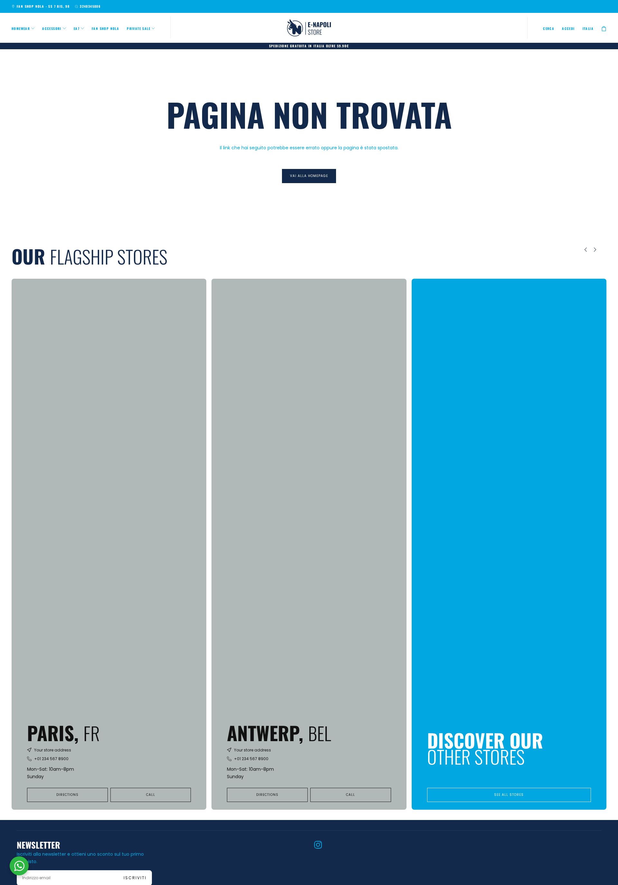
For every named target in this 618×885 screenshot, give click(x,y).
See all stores (509, 794)
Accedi (568, 28)
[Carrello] (603, 28)
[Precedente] (581, 249)
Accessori (51, 28)
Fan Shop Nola (105, 28)
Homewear (21, 28)
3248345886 (90, 6)
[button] (548, 29)
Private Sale (138, 28)
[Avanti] (599, 249)
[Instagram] (318, 845)
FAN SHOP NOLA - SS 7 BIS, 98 (43, 6)
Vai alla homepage (309, 175)
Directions (67, 794)
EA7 (77, 28)
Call (150, 794)
